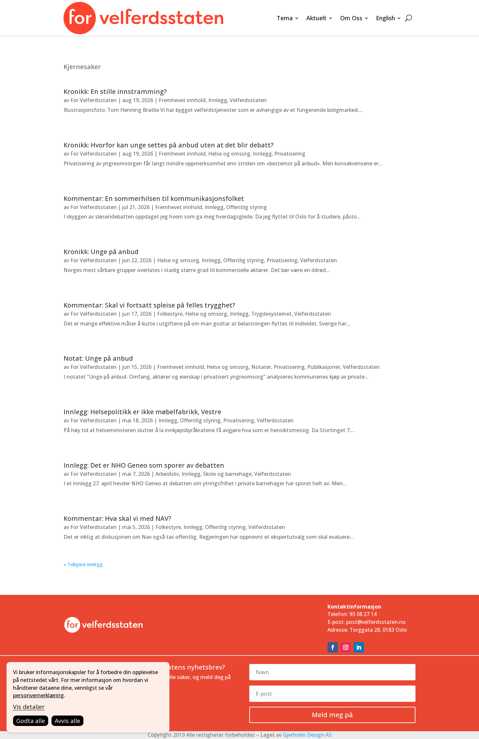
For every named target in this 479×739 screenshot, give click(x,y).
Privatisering (289, 153)
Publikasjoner (323, 366)
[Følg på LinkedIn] (359, 647)
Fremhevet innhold (182, 100)
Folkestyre (169, 313)
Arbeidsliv (167, 473)
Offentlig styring (246, 207)
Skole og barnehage (227, 473)
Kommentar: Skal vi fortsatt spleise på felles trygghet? (149, 305)
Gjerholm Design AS (307, 734)
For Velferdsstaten (93, 100)
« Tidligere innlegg (83, 564)
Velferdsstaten (248, 100)
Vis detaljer (29, 707)
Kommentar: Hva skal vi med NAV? (117, 518)
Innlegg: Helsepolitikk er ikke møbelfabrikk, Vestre (142, 411)
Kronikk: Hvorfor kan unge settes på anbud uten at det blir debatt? (168, 145)
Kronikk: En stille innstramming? (115, 91)
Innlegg (217, 100)
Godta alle (30, 721)
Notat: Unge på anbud (98, 358)
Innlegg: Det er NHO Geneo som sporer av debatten (144, 465)
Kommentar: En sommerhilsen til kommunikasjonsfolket (154, 198)
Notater (261, 366)
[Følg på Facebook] (332, 647)
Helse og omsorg (229, 153)
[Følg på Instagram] (346, 647)
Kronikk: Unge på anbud (101, 251)
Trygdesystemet (271, 313)
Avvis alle (67, 721)
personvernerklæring (38, 695)
